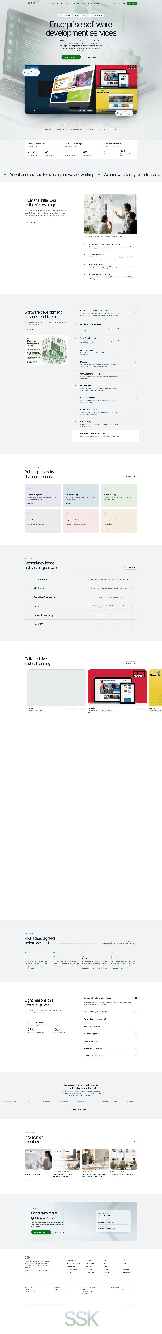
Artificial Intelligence (72, 1269)
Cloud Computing (89, 1263)
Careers (106, 1269)
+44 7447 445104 (121, 3)
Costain (124, 1266)
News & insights (108, 1272)
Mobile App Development (73, 1263)
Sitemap (61, 1305)
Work (67, 3)
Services (59, 3)
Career (90, 3)
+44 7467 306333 (30, 1291)
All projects (125, 1260)
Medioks (124, 1263)
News (83, 3)
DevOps (69, 1272)
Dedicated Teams (89, 1272)
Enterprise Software (72, 1260)
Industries (76, 3)
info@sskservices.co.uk (107, 1222)
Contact (96, 3)
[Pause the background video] (157, 10)
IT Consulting (88, 1260)
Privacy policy (126, 1272)
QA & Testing (70, 1275)
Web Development (71, 1266)
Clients (105, 1266)
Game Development (90, 1266)
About (52, 3)
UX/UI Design (88, 1269)
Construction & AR (127, 1269)
